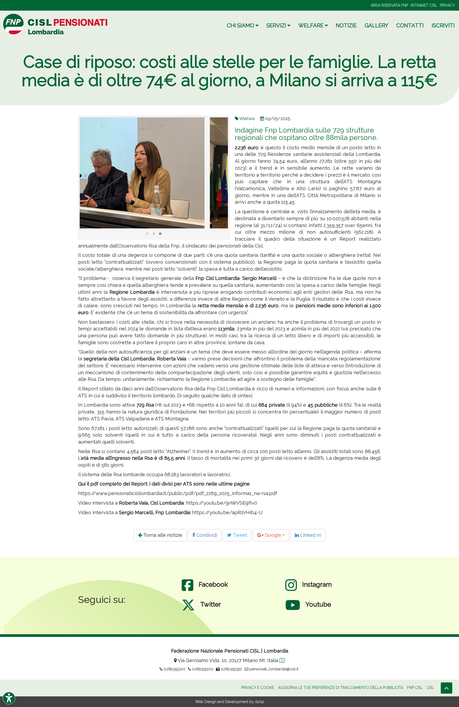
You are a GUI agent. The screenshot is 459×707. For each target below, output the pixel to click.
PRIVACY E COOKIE (257, 687)
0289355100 (202, 669)
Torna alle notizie (162, 535)
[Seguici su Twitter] (188, 610)
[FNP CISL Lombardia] (56, 24)
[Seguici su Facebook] (187, 590)
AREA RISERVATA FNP (389, 5)
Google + (274, 535)
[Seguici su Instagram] (291, 590)
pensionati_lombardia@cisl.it (273, 669)
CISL (430, 687)
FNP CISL (415, 687)
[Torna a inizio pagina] (446, 688)
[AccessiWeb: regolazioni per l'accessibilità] (9, 698)
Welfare (247, 118)
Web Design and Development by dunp (229, 702)
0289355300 (174, 669)
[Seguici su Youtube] (292, 610)
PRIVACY (447, 5)
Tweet (239, 535)
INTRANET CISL (424, 5)
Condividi (206, 535)
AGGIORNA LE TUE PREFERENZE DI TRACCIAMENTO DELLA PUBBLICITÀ (340, 687)
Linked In (310, 535)
